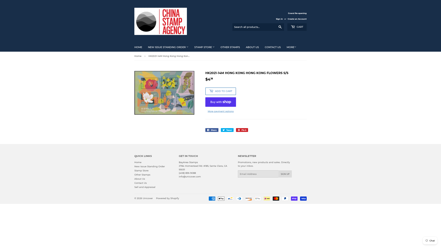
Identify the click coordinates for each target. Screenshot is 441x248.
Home (138, 47)
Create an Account (297, 19)
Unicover (148, 198)
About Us (252, 47)
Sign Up (285, 174)
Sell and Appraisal (144, 187)
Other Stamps (230, 47)
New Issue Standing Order (167, 47)
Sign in (279, 19)
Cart (299, 26)
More (290, 47)
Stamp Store (203, 47)
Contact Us (273, 47)
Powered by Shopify (167, 198)
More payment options (221, 111)
